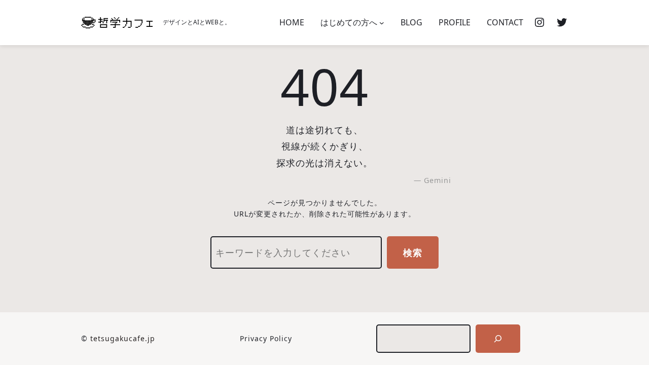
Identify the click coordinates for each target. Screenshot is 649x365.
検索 (412, 252)
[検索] (498, 338)
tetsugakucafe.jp (122, 338)
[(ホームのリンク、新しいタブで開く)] (117, 22)
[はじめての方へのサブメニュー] (381, 22)
